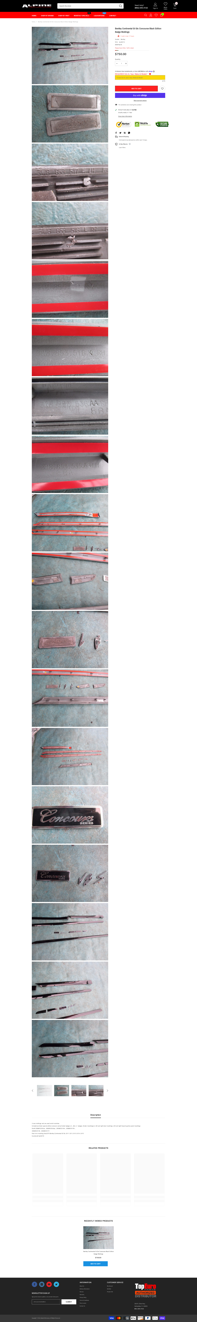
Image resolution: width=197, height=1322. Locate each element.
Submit (69, 1302)
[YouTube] (49, 1284)
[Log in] (150, 15)
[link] (48, 1197)
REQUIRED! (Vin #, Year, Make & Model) (131, 74)
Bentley (123, 39)
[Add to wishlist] (162, 88)
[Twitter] (120, 133)
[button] (32, 1090)
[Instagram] (41, 1284)
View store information (125, 116)
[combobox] (87, 6)
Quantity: (118, 59)
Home (33, 22)
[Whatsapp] (129, 133)
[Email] (125, 133)
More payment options (140, 100)
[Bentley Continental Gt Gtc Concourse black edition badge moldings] (98, 1237)
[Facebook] (116, 133)
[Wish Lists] (156, 15)
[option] (44, 1091)
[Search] (90, 6)
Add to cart (136, 88)
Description (95, 1114)
